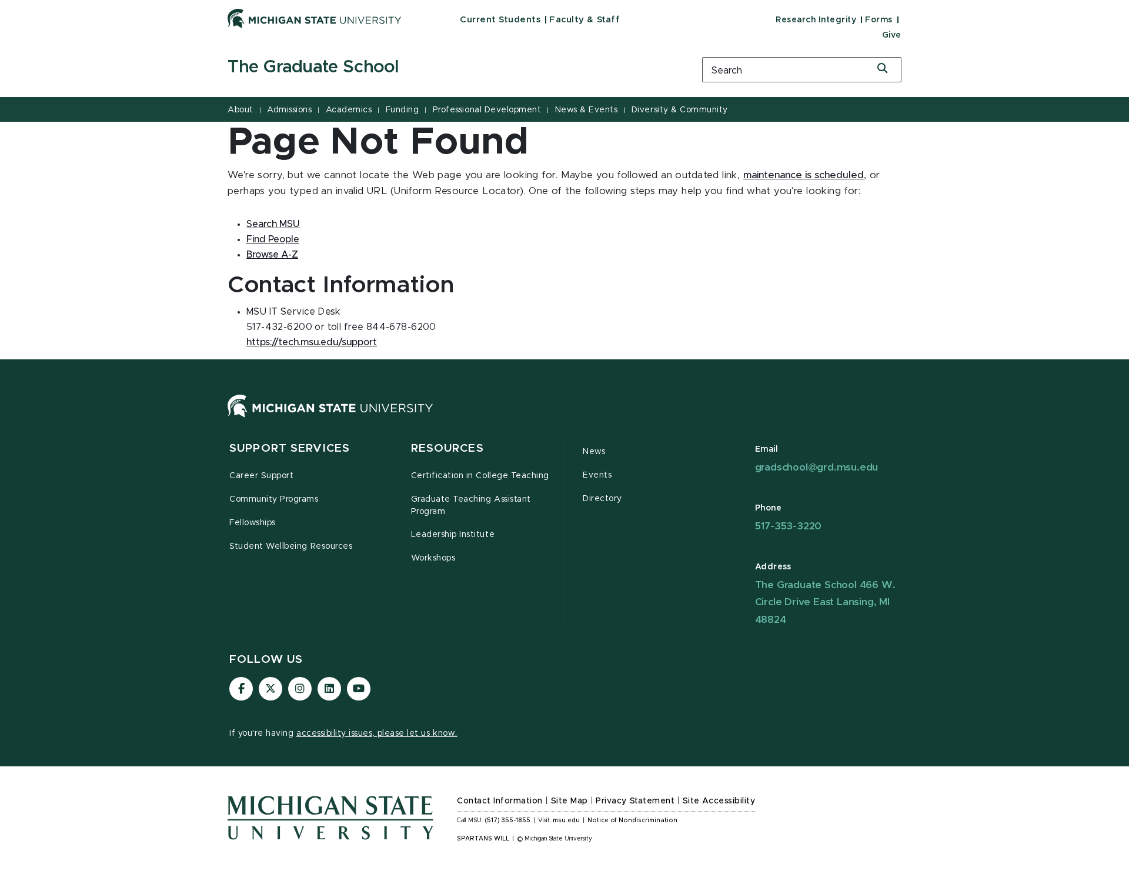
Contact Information (500, 801)
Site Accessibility (719, 801)
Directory (602, 499)
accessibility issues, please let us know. (376, 733)
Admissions (289, 110)
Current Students (500, 19)
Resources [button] (447, 448)
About (240, 110)
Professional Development (487, 110)
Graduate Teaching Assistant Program (471, 505)
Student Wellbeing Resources (290, 546)
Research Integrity (816, 20)
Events (597, 475)
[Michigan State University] (315, 18)
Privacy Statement (635, 801)
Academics (349, 110)
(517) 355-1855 (508, 820)
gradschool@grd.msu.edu (817, 467)
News (594, 452)
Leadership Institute (453, 535)
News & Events (586, 110)
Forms (879, 20)
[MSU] (330, 417)
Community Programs (274, 499)
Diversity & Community (680, 110)
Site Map (569, 801)
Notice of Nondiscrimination (632, 820)
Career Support (261, 476)
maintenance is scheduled (803, 175)
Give (891, 35)
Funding (402, 110)
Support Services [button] (289, 448)
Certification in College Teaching (480, 476)
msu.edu (566, 820)
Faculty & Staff (584, 19)
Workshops (433, 558)
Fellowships (252, 523)
